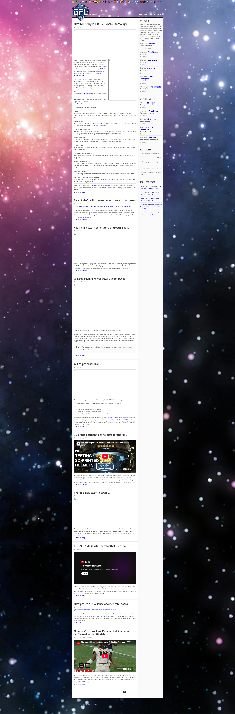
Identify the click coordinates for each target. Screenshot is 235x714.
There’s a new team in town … (92, 492)
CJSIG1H (126, 420)
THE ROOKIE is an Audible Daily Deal (151, 168)
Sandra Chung (145, 198)
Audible (77, 104)
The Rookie (150, 43)
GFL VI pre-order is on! (87, 364)
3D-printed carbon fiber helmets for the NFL (100, 435)
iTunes (83, 104)
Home (140, 14)
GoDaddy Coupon (94, 185)
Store (146, 14)
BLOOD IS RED (96, 73)
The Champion (146, 77)
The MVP (151, 68)
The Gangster (156, 87)
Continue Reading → (80, 192)
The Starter (153, 52)
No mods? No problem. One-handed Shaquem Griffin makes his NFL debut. (101, 632)
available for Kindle (86, 94)
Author (152, 14)
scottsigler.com (122, 400)
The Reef (151, 103)
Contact (160, 14)
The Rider (151, 137)
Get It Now (149, 48)
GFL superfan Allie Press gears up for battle (99, 278)
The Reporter (155, 111)
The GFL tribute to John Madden (150, 153)
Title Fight (152, 119)
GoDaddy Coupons (112, 417)
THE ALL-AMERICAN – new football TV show (100, 546)
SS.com (78, 282)
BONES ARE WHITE (80, 75)
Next (134, 692)
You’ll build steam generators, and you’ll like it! (101, 227)
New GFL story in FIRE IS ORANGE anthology (100, 24)
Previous (116, 692)
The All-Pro (153, 60)
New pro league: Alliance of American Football (101, 604)
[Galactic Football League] (88, 20)
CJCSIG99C (107, 185)
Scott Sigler (79, 27)
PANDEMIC (100, 123)
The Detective (146, 128)
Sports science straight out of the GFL (151, 158)
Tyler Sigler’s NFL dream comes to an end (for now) (104, 200)
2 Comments (88, 438)
